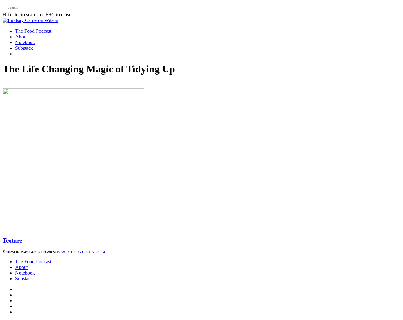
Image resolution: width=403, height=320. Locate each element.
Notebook (25, 273)
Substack (24, 278)
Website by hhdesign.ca (83, 252)
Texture (12, 240)
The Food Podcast (33, 261)
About (21, 267)
